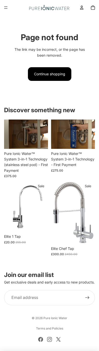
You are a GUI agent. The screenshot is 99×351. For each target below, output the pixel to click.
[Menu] (6, 7)
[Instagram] (49, 339)
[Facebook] (41, 339)
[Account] (81, 7)
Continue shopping (49, 74)
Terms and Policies (49, 328)
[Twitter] (58, 339)
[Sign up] (87, 297)
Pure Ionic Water (55, 318)
